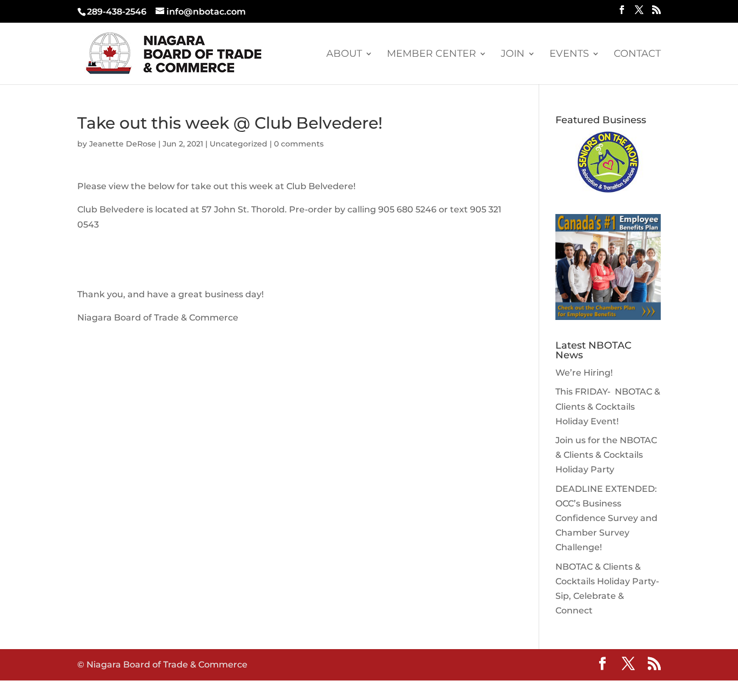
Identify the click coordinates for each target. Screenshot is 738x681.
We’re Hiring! (584, 373)
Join (513, 54)
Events (569, 54)
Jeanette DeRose (122, 144)
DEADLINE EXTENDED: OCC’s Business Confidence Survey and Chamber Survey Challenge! (606, 518)
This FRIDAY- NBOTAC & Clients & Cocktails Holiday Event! (607, 406)
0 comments (299, 144)
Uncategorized (238, 144)
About (344, 54)
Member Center (431, 54)
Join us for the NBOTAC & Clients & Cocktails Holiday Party (606, 455)
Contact (637, 54)
